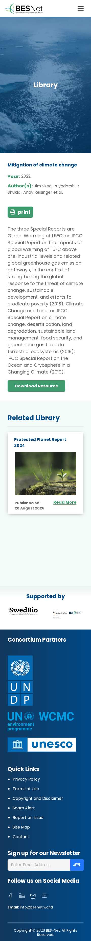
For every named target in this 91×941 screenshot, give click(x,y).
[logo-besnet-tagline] (23, 8)
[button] (80, 8)
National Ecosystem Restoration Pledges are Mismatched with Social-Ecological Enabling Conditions (41, 452)
